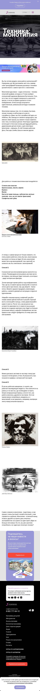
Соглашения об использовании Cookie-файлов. (20, 683)
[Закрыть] (38, 1)
